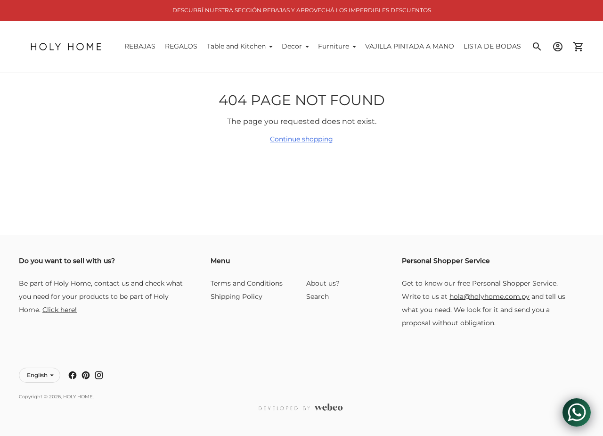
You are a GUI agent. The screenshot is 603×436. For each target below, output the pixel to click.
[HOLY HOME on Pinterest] (85, 375)
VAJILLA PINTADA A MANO (409, 46)
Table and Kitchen (236, 46)
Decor (292, 46)
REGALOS (181, 46)
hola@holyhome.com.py (489, 296)
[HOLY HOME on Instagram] (99, 375)
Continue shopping (301, 139)
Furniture (333, 46)
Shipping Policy (236, 296)
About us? (323, 283)
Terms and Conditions (247, 283)
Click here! (59, 309)
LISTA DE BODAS (492, 46)
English (37, 374)
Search (317, 296)
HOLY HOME (78, 397)
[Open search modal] (537, 46)
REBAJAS (139, 46)
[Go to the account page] (557, 46)
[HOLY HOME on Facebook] (72, 375)
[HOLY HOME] (66, 46)
